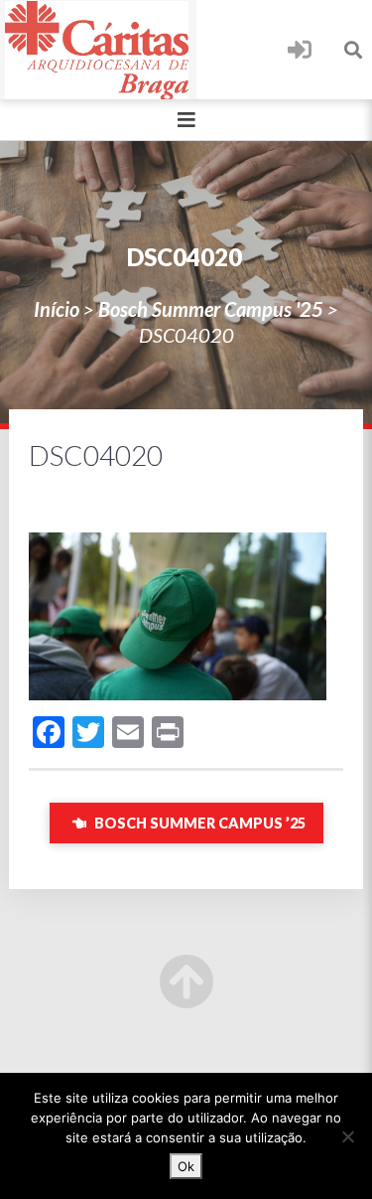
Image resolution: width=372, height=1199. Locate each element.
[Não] (347, 1136)
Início (56, 309)
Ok (186, 1166)
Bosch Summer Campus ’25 (198, 823)
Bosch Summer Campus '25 (210, 309)
